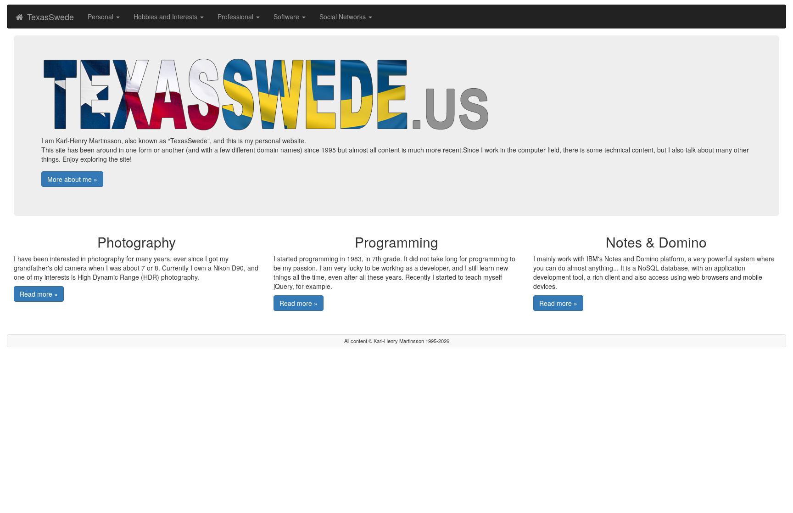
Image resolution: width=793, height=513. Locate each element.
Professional (236, 16)
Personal (101, 16)
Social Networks (343, 16)
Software (287, 16)
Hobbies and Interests (166, 16)
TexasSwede (49, 17)
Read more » (39, 294)
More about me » (72, 179)
